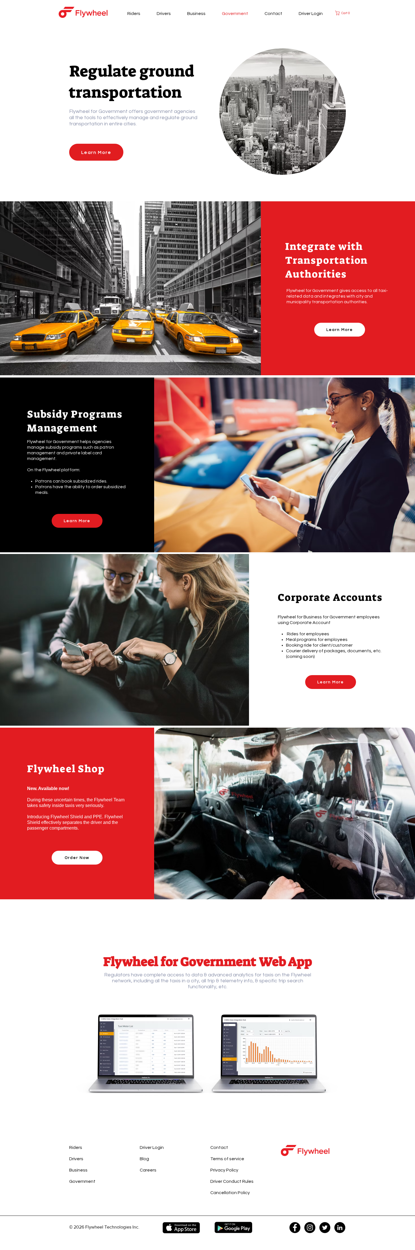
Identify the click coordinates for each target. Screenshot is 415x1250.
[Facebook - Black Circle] (294, 1227)
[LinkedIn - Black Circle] (339, 1227)
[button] (346, 13)
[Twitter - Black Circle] (324, 1227)
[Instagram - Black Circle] (309, 1227)
